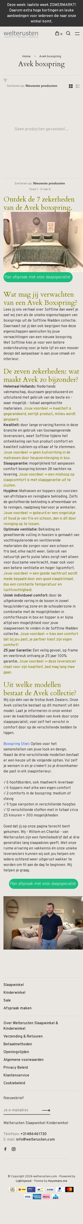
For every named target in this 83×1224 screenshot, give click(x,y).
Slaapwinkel (13, 985)
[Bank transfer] (50, 1191)
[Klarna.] (46, 1198)
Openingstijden (16, 1052)
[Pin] (31, 1191)
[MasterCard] (69, 1191)
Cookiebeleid (14, 1083)
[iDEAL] (22, 1191)
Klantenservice (16, 1075)
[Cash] (12, 1191)
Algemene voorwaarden (23, 1060)
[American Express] (37, 1198)
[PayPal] (60, 1191)
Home (26, 56)
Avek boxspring (50, 56)
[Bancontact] (40, 1191)
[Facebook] (5, 1149)
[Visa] (27, 1198)
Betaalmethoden (17, 1044)
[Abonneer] (44, 1110)
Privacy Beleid (15, 1067)
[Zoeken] (68, 34)
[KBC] (55, 1198)
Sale (7, 1000)
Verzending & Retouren (23, 1036)
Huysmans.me (57, 1181)
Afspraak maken (17, 1008)
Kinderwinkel (14, 993)
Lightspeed (23, 1181)
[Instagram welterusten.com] (13, 1149)
